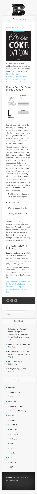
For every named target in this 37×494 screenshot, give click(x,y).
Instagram (14, 439)
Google (7, 300)
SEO (11, 467)
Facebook (11, 300)
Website (11, 458)
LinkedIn (13, 444)
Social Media (13, 425)
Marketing (12, 402)
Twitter (15, 300)
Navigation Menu (19, 19)
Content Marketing (17, 406)
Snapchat (13, 448)
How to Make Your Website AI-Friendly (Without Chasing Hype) (19, 354)
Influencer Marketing (18, 411)
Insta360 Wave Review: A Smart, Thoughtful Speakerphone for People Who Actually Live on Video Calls (18, 334)
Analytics (13, 430)
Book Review (15, 392)
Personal (11, 416)
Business (11, 387)
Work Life (13, 397)
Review (13, 420)
